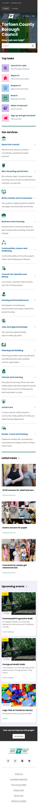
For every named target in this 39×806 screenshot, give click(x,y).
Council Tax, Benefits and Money (14, 275)
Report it (15, 75)
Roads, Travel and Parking (15, 434)
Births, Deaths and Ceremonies (17, 198)
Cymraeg (15, 8)
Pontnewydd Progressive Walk (17, 618)
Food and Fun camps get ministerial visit (14, 566)
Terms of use (18, 796)
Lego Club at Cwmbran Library (17, 710)
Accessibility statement (18, 779)
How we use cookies (18, 785)
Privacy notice (19, 790)
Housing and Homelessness (15, 300)
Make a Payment (19, 105)
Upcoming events (13, 586)
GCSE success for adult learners (18, 490)
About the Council (10, 144)
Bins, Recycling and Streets (15, 171)
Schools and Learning (12, 377)
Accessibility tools (16, 3)
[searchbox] (16, 46)
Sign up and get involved (23, 115)
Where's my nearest (23, 801)
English (5, 8)
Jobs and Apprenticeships (15, 327)
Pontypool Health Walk (13, 664)
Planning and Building (12, 350)
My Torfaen (6, 3)
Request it (16, 85)
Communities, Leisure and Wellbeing (14, 249)
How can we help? (13, 40)
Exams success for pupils (14, 527)
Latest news (9, 458)
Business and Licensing (13, 221)
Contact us (25, 774)
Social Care (7, 407)
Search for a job (20, 65)
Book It (14, 95)
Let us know (18, 736)
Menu (27, 16)
